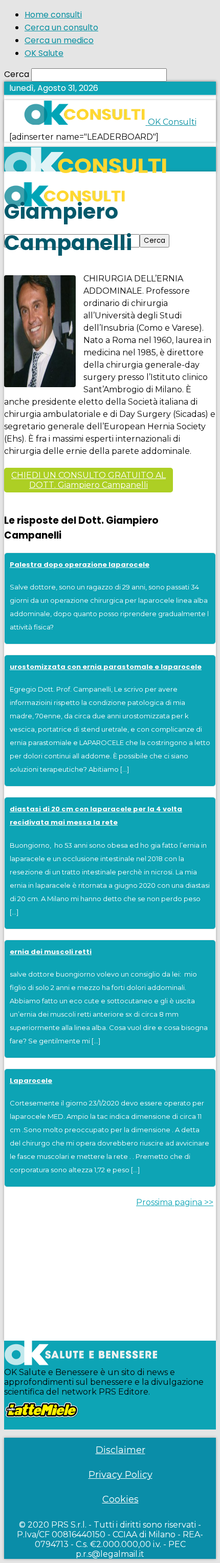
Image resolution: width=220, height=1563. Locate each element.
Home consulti (53, 15)
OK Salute (44, 53)
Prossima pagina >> (174, 1202)
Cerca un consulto (61, 27)
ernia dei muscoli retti (51, 952)
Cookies (120, 1499)
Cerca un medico (59, 40)
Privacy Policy (120, 1474)
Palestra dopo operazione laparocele (79, 564)
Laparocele (31, 1080)
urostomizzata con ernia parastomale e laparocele (106, 667)
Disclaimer (120, 1450)
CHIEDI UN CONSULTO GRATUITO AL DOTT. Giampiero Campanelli (88, 480)
